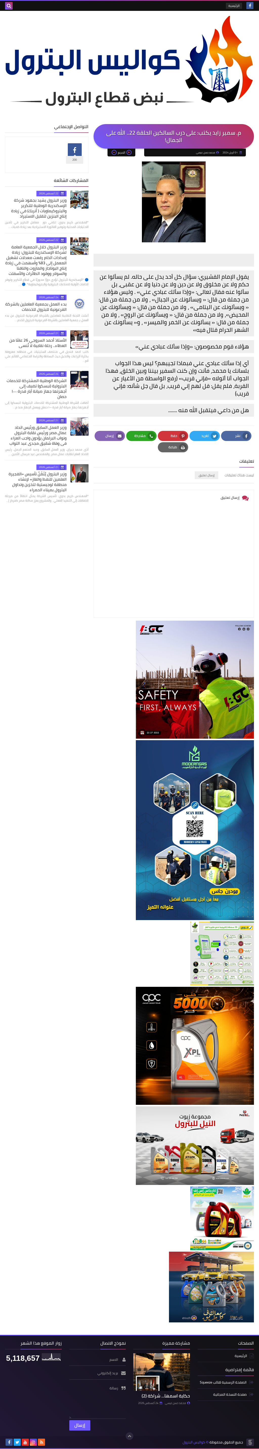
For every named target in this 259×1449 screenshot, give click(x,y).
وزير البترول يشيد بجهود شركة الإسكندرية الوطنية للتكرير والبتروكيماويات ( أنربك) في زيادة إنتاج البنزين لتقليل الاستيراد (39, 208)
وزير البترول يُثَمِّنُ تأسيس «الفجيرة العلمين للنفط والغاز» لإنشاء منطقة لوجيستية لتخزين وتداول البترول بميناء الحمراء (38, 482)
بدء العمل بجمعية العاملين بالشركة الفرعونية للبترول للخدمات (36, 306)
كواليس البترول (194, 1442)
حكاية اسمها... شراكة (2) (166, 1396)
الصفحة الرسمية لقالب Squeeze (223, 1383)
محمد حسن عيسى (175, 1403)
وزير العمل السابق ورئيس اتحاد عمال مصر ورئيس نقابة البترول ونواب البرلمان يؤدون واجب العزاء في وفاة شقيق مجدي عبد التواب (38, 435)
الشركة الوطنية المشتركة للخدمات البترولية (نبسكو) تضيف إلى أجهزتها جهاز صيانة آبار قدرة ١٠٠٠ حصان (37, 388)
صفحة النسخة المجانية (230, 1394)
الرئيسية (234, 6)
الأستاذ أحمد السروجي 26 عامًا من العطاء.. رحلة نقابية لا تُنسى (38, 342)
